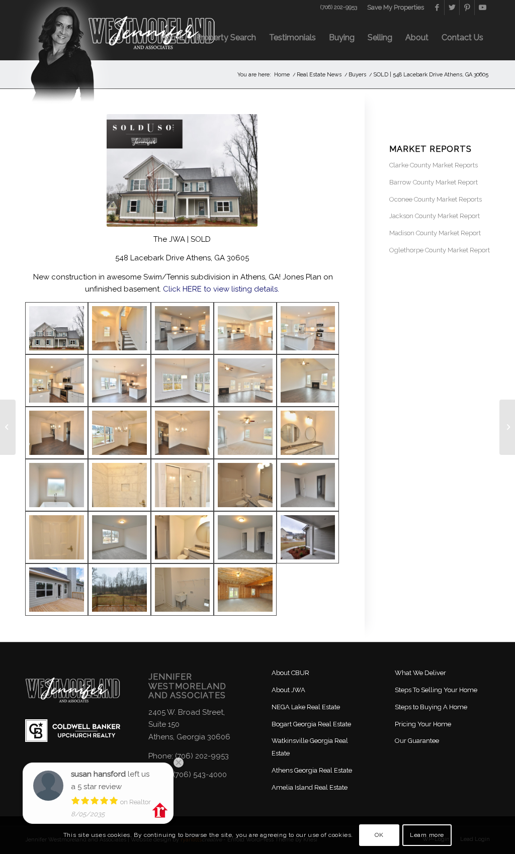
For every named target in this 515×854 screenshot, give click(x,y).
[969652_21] (119, 328)
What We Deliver (420, 673)
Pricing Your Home (423, 724)
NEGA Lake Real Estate (306, 707)
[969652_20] (56, 433)
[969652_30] (245, 589)
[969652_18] (182, 433)
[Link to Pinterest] (467, 7)
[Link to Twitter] (452, 7)
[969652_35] (308, 485)
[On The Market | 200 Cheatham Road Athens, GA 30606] (507, 427)
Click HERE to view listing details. (221, 289)
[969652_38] (245, 537)
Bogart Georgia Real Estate (311, 724)
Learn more (427, 834)
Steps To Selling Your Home (436, 690)
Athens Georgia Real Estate (312, 770)
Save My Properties (395, 7)
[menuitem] (393, 7)
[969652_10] (119, 589)
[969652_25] (56, 485)
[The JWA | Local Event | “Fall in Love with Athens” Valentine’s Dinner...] (8, 427)
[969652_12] (182, 328)
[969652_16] (308, 380)
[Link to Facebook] (437, 7)
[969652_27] (308, 433)
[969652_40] (56, 537)
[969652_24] (245, 433)
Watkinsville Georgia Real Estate (310, 747)
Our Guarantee (417, 740)
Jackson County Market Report (434, 216)
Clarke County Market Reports (433, 165)
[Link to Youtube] (482, 7)
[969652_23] (182, 589)
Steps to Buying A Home (431, 707)
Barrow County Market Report (433, 182)
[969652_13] (308, 328)
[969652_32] (245, 485)
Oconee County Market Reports (435, 199)
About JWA (288, 690)
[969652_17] (56, 380)
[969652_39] (182, 537)
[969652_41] (245, 380)
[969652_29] (119, 485)
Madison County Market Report (435, 233)
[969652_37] (119, 537)
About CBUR (290, 673)
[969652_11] (119, 380)
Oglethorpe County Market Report (439, 250)
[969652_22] (245, 328)
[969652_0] (56, 328)
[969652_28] (182, 485)
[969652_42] (308, 537)
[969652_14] (182, 380)
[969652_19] (119, 433)
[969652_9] (56, 589)
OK (379, 834)
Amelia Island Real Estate (310, 787)
